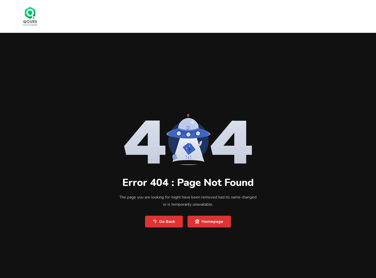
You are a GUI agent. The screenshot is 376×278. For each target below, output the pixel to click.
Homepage (212, 221)
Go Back (167, 221)
